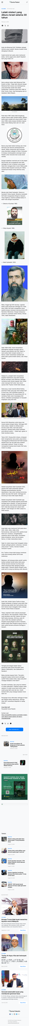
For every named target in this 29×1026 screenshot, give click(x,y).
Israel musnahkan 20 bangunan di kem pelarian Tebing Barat (17, 745)
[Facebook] (10, 1014)
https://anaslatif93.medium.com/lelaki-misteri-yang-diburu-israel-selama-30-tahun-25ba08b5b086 (14, 716)
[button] (2, 2)
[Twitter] (12, 1014)
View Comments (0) (14, 729)
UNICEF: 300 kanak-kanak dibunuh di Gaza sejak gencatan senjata (17, 885)
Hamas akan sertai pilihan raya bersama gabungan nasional (16, 851)
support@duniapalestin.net (13, 1022)
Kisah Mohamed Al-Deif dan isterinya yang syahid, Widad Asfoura (11, 764)
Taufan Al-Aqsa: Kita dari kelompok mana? (13, 956)
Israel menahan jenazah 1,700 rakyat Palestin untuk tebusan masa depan (16, 862)
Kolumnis (3, 8)
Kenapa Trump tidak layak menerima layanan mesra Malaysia (14, 920)
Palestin (12, 741)
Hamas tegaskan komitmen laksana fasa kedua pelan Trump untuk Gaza (17, 874)
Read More (23, 930)
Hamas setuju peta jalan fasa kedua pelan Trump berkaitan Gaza (16, 840)
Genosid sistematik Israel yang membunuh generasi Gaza (12, 993)
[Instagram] (14, 1014)
